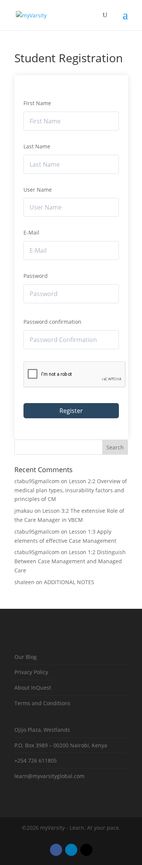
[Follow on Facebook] (56, 850)
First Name (37, 103)
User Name (37, 189)
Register (71, 411)
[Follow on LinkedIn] (71, 850)
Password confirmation (52, 321)
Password (35, 275)
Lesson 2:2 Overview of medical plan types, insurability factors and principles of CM (70, 490)
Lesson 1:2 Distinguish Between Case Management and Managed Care (70, 561)
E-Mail (31, 232)
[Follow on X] (86, 850)
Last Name (36, 146)
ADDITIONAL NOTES (69, 582)
